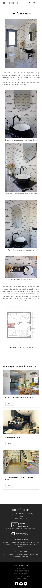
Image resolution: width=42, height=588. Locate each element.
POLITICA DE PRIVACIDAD (21, 571)
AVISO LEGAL (21, 568)
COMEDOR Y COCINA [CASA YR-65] (19, 397)
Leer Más (9, 403)
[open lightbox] (21, 43)
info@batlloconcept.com (21, 518)
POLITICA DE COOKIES (21, 573)
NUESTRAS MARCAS (21, 579)
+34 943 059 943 (21, 516)
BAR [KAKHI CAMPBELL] (15, 437)
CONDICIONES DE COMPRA (21, 576)
